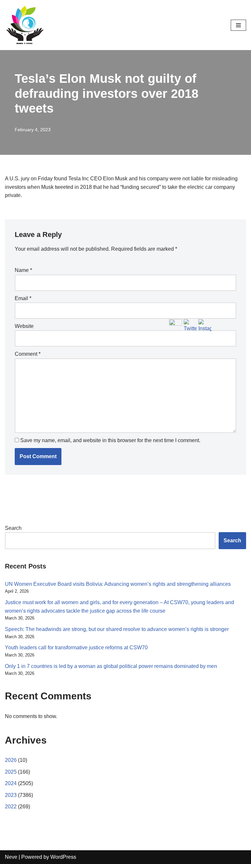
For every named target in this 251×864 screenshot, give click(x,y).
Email (23, 298)
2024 (11, 783)
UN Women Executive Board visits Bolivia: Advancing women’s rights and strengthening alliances (118, 584)
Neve (11, 857)
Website (24, 326)
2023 (11, 795)
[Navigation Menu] (238, 25)
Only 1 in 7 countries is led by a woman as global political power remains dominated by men (111, 666)
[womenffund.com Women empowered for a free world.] (24, 25)
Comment (28, 354)
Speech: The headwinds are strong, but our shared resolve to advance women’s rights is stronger (117, 629)
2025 (11, 772)
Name (23, 270)
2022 (11, 806)
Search (13, 528)
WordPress (63, 857)
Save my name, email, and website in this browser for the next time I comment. (110, 440)
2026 (11, 760)
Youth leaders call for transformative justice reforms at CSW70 (76, 647)
